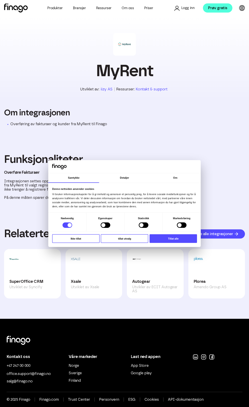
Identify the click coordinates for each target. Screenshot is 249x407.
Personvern (109, 399)
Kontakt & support (151, 89)
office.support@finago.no (29, 374)
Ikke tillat (76, 238)
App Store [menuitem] (140, 365)
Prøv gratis (217, 8)
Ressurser (103, 8)
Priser (148, 8)
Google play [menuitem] (141, 373)
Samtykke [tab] (74, 177)
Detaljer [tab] (124, 177)
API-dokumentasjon (185, 399)
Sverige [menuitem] (75, 373)
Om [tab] (175, 177)
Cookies (151, 399)
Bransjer (79, 8)
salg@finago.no (20, 381)
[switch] (105, 225)
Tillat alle (173, 238)
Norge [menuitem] (74, 365)
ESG (132, 399)
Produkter (55, 8)
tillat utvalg (124, 238)
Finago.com (49, 399)
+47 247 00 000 (18, 365)
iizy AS (106, 89)
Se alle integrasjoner (215, 234)
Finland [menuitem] (75, 380)
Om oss (128, 8)
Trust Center (79, 399)
